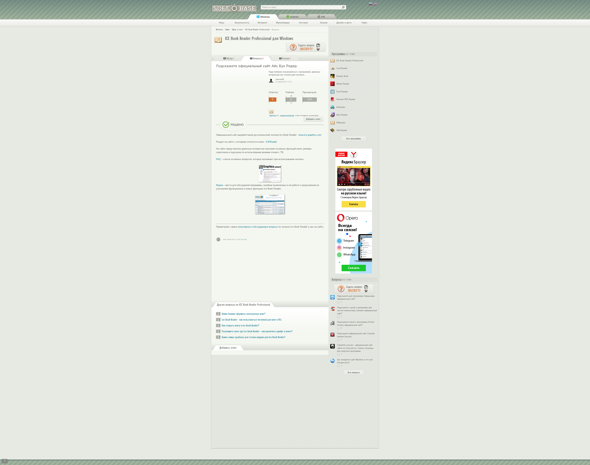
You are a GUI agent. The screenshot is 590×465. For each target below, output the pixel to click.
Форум (219, 185)
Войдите (272, 115)
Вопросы (275, 29)
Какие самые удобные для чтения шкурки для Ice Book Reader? (253, 337)
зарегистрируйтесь (287, 115)
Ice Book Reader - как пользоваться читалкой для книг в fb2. (252, 319)
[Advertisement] (241, 92)
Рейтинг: (290, 92)
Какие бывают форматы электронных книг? (244, 314)
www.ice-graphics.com (310, 135)
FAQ (218, 159)
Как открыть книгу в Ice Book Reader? (240, 325)
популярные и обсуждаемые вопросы (258, 226)
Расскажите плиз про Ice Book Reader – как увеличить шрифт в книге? (257, 331)
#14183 (244, 239)
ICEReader (271, 141)
